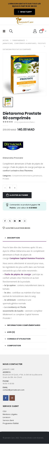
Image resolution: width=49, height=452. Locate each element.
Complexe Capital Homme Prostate (27, 258)
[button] (5, 31)
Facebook (5, 221)
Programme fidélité (11, 423)
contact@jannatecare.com (13, 390)
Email (20, 221)
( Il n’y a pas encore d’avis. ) (24, 122)
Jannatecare (37, 176)
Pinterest (15, 221)
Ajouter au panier (19, 195)
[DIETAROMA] (13, 145)
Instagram (12, 398)
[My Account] (35, 31)
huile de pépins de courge (18, 274)
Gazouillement (10, 221)
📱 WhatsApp (24, 11)
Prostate (6, 179)
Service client (8, 420)
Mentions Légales (10, 414)
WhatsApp (24, 221)
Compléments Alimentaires (22, 176)
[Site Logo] (24, 21)
